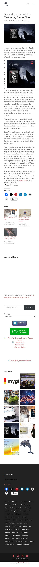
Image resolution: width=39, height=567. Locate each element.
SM (27, 538)
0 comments (26, 21)
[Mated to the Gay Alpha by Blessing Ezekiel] (25, 213)
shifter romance (20, 538)
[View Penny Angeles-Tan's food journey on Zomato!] (20, 361)
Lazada (25, 526)
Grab (6, 523)
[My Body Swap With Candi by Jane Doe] (10, 232)
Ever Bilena (8, 520)
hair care (19, 523)
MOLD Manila (8, 529)
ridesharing (25, 535)
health (26, 523)
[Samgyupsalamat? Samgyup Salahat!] (11, 398)
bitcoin (6, 508)
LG (30, 526)
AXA (6, 505)
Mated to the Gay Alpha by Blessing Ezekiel (24, 219)
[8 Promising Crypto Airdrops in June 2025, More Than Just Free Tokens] (27, 447)
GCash (21, 520)
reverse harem (16, 535)
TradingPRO (19, 541)
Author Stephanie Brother (26, 502)
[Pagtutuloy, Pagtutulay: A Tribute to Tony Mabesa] (11, 447)
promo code (24, 532)
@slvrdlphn (10, 474)
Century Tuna (14, 511)
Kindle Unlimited (16, 526)
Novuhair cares (25, 529)
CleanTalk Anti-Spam (23, 563)
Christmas (22, 511)
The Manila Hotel (9, 541)
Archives (7, 314)
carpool (7, 511)
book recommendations (16, 508)
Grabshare (12, 523)
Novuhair (16, 529)
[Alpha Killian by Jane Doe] (10, 213)
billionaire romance (25, 505)
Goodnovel (23, 180)
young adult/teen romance (23, 544)
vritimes (32, 541)
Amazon (7, 502)
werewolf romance (9, 544)
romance (7, 538)
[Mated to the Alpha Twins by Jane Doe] (11, 431)
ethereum (23, 517)
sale (13, 538)
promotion (7, 535)
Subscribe (29, 307)
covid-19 (7, 517)
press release (15, 532)
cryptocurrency (15, 517)
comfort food (18, 514)
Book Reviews (17, 21)
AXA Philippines (13, 505)
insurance (7, 526)
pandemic (7, 532)
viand (26, 541)
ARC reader (14, 502)
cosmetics (26, 514)
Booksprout (28, 508)
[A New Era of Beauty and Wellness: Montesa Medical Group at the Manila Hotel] (27, 431)
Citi (29, 511)
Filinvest (15, 520)
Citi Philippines (8, 514)
